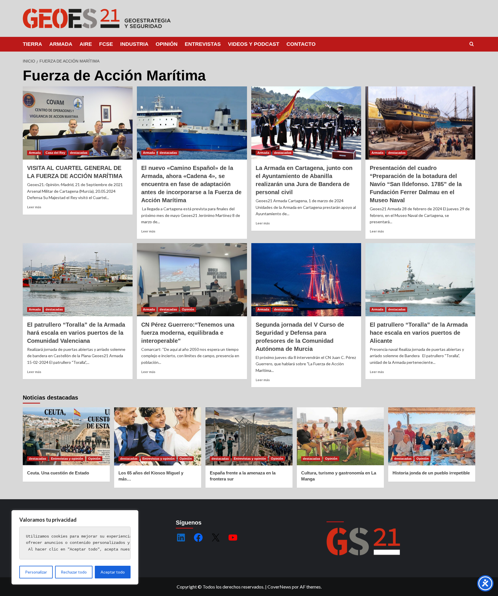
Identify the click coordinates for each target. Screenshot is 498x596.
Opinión (188, 309)
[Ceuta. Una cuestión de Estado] (66, 436)
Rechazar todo (74, 571)
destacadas (78, 152)
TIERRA (32, 44)
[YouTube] (233, 537)
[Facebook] (198, 537)
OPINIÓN (167, 44)
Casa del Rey (55, 152)
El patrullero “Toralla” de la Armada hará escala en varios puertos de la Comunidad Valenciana (76, 332)
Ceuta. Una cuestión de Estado (58, 472)
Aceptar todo (113, 571)
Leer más (34, 207)
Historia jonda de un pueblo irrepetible (431, 472)
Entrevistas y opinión (67, 458)
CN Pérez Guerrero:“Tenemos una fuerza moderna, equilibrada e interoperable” (187, 332)
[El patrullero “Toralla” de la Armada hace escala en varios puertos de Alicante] (420, 279)
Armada (35, 152)
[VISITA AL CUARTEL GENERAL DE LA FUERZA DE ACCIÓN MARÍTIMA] (78, 123)
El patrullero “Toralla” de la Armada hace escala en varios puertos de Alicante (419, 332)
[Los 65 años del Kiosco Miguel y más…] (157, 436)
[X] (215, 537)
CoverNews (279, 586)
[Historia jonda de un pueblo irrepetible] (431, 436)
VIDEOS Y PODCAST (253, 44)
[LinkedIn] (181, 537)
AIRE (86, 44)
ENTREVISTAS (203, 44)
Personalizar (36, 571)
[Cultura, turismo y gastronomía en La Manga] (340, 436)
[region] (75, 547)
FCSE (106, 44)
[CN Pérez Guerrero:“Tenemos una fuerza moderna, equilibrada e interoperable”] (192, 279)
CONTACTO (301, 44)
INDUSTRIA (134, 44)
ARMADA (60, 44)
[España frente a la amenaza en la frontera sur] (249, 436)
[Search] (471, 44)
